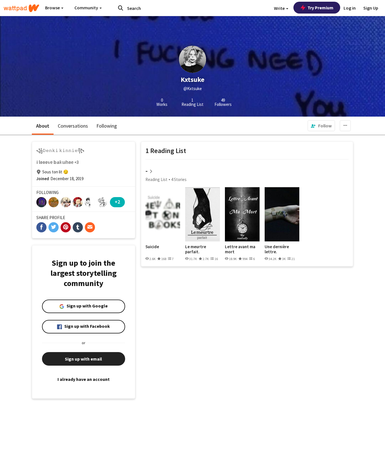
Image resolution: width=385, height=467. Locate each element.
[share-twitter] (53, 227)
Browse (53, 7)
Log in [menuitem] (350, 8)
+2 (117, 201)
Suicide (152, 246)
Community (86, 7)
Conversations (73, 126)
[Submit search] (120, 7)
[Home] (21, 8)
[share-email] (90, 227)
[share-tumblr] (78, 227)
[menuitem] (321, 125)
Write (280, 8)
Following (106, 126)
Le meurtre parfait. (195, 249)
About (42, 126)
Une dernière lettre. (277, 249)
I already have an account (83, 379)
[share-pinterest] (66, 227)
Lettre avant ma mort (240, 249)
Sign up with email (83, 359)
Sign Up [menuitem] (370, 8)
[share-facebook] (41, 227)
